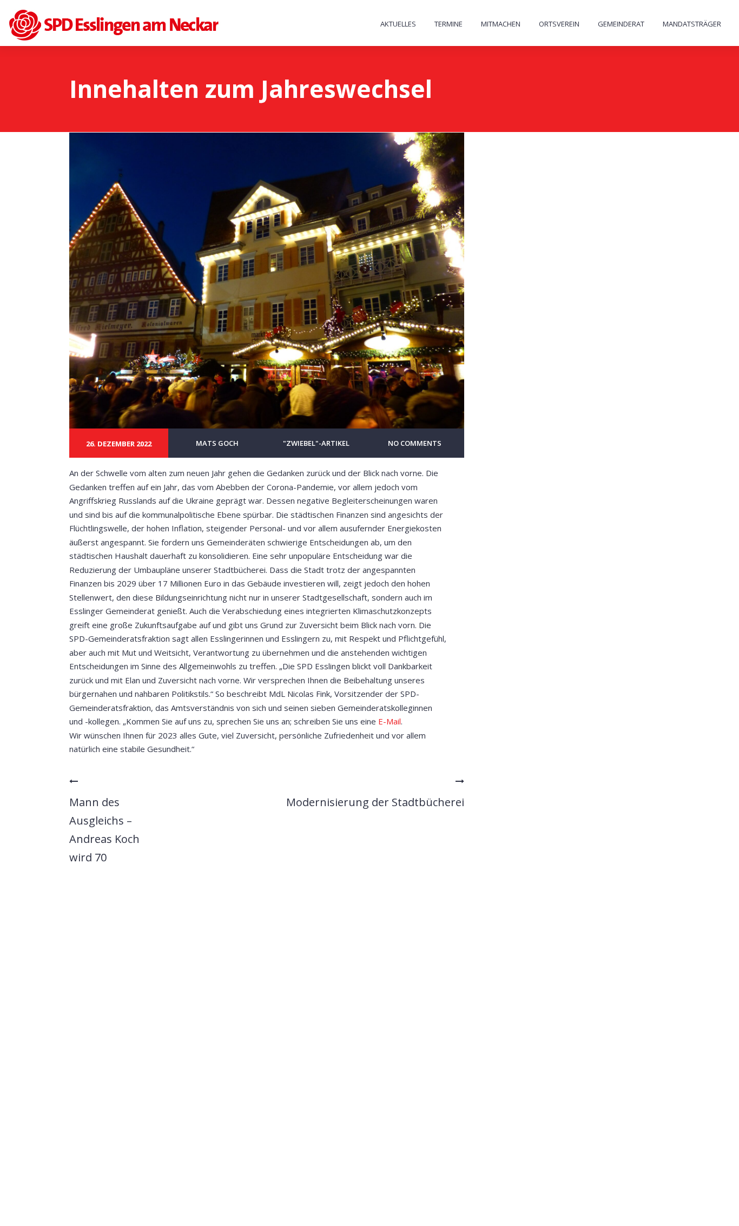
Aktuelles (398, 24)
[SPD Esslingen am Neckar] (115, 25)
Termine (448, 24)
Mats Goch (217, 443)
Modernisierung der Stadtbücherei (375, 802)
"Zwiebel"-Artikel (316, 443)
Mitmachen (500, 24)
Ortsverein (559, 24)
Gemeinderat (621, 24)
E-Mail (389, 721)
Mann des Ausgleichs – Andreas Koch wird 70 (104, 830)
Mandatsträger (692, 24)
